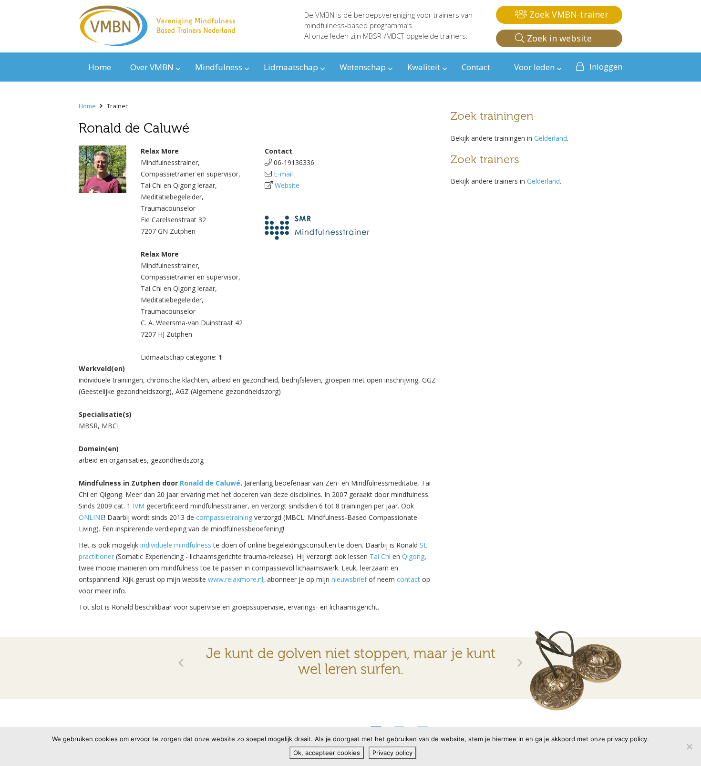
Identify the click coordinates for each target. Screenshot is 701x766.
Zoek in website (558, 38)
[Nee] (689, 746)
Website (287, 185)
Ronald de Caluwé (210, 482)
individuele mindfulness (175, 544)
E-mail (283, 173)
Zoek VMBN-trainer (567, 14)
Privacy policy (392, 752)
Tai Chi (380, 556)
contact (408, 579)
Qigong (413, 556)
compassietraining (224, 517)
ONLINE (91, 517)
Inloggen (605, 66)
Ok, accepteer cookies (326, 752)
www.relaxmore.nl (235, 579)
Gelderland (550, 138)
